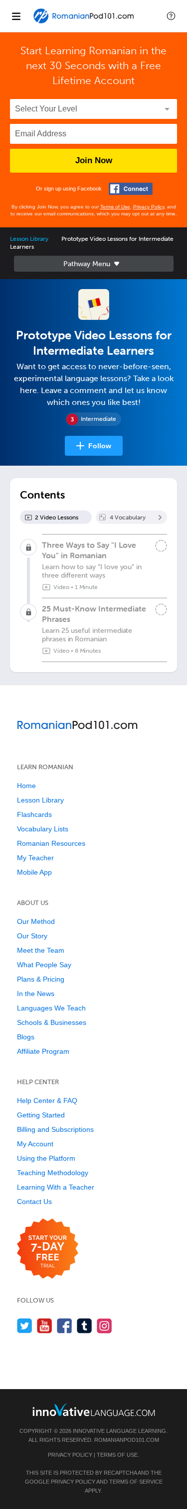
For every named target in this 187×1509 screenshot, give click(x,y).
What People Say (44, 965)
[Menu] (16, 16)
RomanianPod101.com (126, 1440)
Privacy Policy (148, 206)
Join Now (93, 160)
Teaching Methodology (52, 1173)
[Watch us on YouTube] (44, 1325)
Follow (99, 446)
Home (26, 786)
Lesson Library (29, 238)
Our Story (32, 936)
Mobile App (34, 872)
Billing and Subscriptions (55, 1129)
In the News (35, 994)
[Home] (84, 23)
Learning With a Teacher (55, 1187)
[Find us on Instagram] (104, 1325)
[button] (171, 16)
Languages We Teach (51, 1008)
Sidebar (94, 264)
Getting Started (41, 1115)
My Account (35, 1144)
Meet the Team (40, 950)
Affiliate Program (43, 1051)
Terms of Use (115, 206)
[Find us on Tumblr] (84, 1325)
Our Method (36, 921)
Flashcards (34, 814)
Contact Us (34, 1202)
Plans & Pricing (40, 979)
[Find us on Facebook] (64, 1325)
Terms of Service (136, 1482)
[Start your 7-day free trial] (47, 1249)
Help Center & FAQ (47, 1101)
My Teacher (35, 858)
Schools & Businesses (51, 1022)
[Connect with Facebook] (131, 189)
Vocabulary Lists (42, 829)
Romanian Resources (51, 843)
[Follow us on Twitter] (24, 1325)
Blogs (25, 1037)
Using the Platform (46, 1158)
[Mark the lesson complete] (161, 546)
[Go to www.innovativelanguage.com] (93, 1409)
